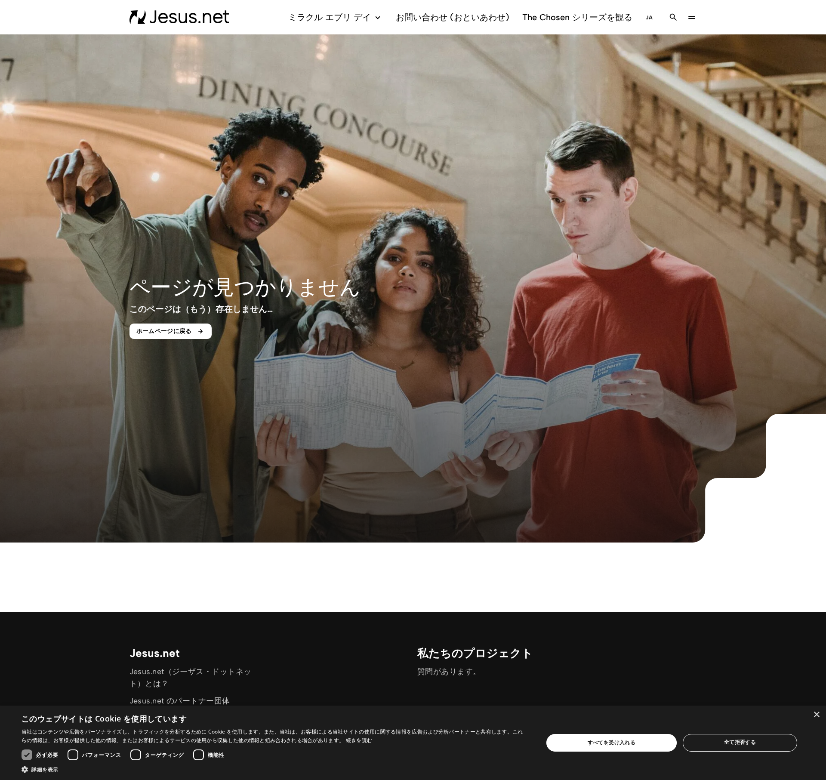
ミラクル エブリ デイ (329, 17)
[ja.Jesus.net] (179, 17)
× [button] (816, 715)
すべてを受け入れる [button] (612, 742)
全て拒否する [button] (740, 742)
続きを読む (359, 740)
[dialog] (413, 743)
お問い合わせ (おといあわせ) (452, 17)
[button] (275, 769)
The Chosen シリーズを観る (577, 17)
